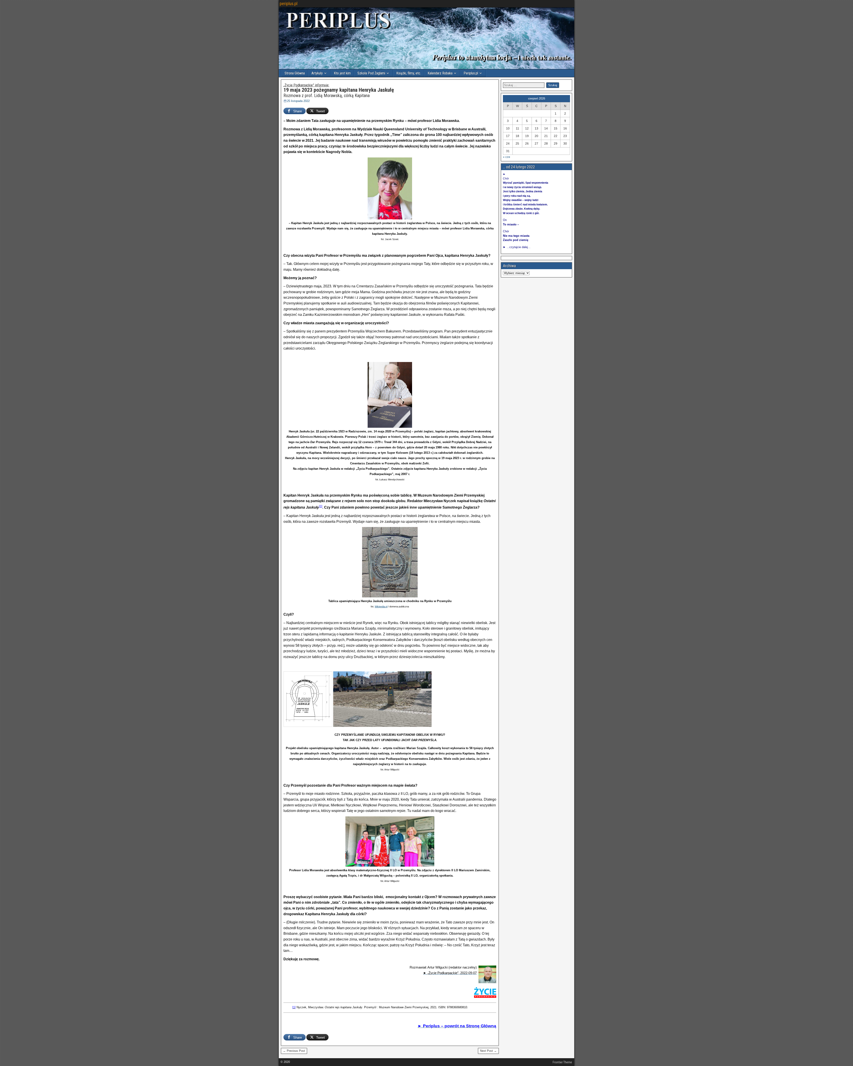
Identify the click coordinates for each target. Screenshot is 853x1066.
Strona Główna (295, 73)
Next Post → (488, 1050)
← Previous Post (294, 1050)
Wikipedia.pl (381, 606)
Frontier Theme (562, 1062)
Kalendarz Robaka (440, 73)
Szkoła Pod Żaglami (371, 73)
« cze (506, 157)
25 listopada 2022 (298, 101)
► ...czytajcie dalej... (516, 247)
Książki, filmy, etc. (408, 73)
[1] (320, 506)
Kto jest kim (342, 73)
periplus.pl (288, 3)
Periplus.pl (471, 73)
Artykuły (317, 73)
